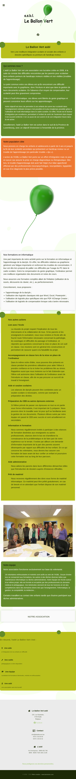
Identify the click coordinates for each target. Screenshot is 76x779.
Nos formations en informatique (18, 255)
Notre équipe (9, 565)
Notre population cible (13, 141)
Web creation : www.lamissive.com (43, 774)
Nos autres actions (17, 319)
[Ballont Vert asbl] (38, 15)
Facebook (39, 723)
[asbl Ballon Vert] (38, 213)
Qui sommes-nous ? (13, 66)
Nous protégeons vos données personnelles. (38, 764)
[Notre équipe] (38, 531)
